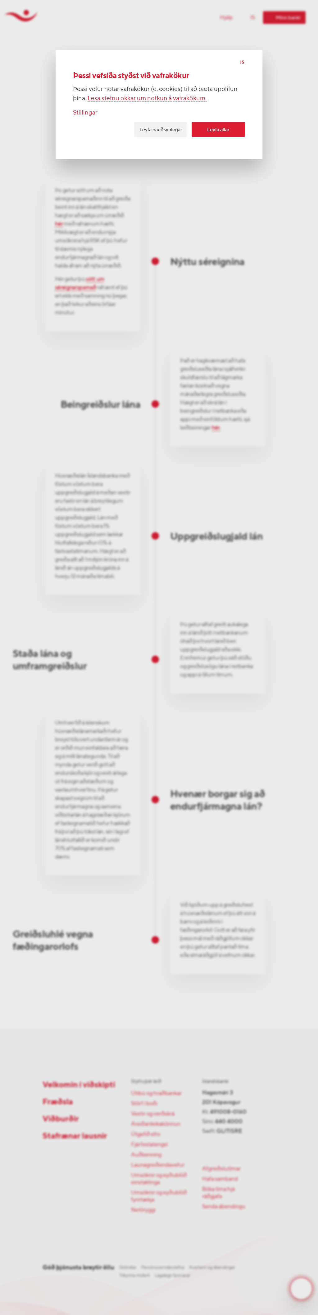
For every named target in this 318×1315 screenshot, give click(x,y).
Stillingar (85, 112)
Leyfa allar (218, 129)
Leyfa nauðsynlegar (160, 129)
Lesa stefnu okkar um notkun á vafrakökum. (147, 97)
